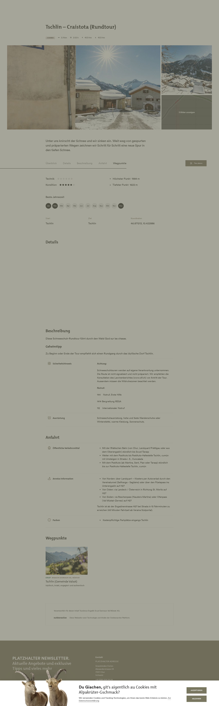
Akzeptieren (196, 690)
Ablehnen (196, 699)
